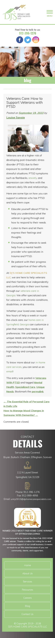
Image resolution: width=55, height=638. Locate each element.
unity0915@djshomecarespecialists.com (31, 499)
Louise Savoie (15, 117)
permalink (38, 391)
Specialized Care (25, 387)
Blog (27, 605)
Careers (27, 597)
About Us (27, 573)
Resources (27, 589)
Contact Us (27, 614)
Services (27, 581)
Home (27, 565)
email (9, 371)
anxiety (32, 177)
